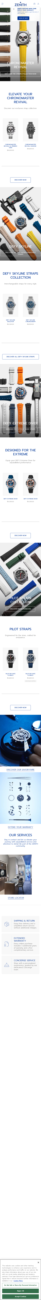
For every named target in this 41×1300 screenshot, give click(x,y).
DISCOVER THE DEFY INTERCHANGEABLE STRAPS (20, 253)
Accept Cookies (20, 1296)
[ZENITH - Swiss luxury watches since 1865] (20, 4)
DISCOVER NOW (20, 180)
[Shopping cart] (34, 4)
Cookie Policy (18, 1281)
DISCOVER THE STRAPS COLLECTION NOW (20, 74)
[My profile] (38, 4)
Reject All (20, 1291)
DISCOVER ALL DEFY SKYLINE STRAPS (21, 357)
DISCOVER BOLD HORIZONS (20, 609)
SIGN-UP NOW (23, 18)
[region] (20, 1279)
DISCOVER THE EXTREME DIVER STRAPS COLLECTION (20, 430)
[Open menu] (3, 4)
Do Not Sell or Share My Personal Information (20, 1285)
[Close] (38, 1262)
